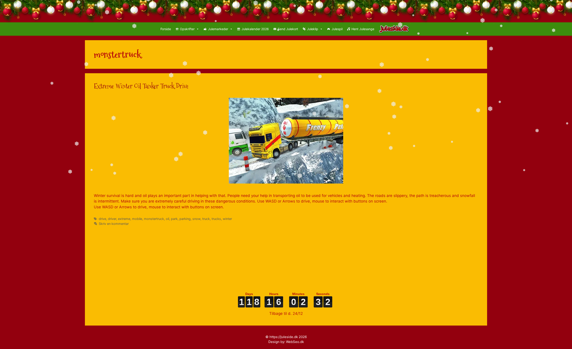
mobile (137, 219)
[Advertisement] (228, 257)
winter (227, 219)
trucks (216, 219)
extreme (124, 219)
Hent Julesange (362, 29)
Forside (165, 29)
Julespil (337, 29)
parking (185, 219)
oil (167, 219)
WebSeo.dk (295, 342)
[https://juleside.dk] (395, 29)
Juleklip (312, 29)
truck (206, 219)
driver (112, 219)
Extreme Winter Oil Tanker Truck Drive (141, 86)
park (174, 219)
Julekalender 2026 (255, 29)
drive (102, 219)
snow (196, 219)
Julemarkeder (218, 29)
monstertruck (154, 219)
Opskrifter (187, 29)
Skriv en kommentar (114, 224)
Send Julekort (288, 29)
